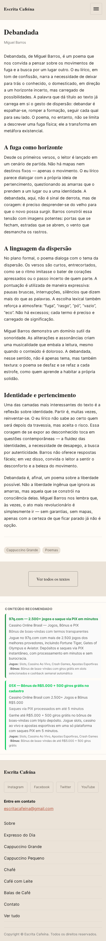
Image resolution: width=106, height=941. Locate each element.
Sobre (9, 823)
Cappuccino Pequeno (24, 858)
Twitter (65, 787)
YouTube (88, 787)
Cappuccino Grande (22, 550)
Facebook (42, 787)
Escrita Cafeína (19, 772)
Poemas (51, 550)
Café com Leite (18, 881)
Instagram (16, 787)
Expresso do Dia (19, 835)
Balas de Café (17, 892)
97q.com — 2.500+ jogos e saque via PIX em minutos (53, 619)
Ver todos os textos (53, 579)
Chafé (9, 869)
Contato (11, 904)
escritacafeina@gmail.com (28, 808)
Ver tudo (12, 915)
